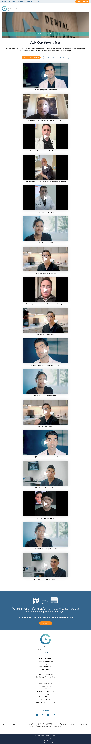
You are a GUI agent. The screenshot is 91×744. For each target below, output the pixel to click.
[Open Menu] (86, 7)
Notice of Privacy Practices (45, 702)
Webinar (45, 669)
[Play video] (45, 75)
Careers (45, 689)
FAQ (45, 672)
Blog (45, 664)
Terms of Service (45, 697)
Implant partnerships (29, 1)
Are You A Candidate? (45, 674)
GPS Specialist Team (45, 691)
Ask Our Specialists (45, 661)
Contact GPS (45, 686)
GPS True (45, 694)
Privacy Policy (45, 699)
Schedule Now (82, 1)
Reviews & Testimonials (45, 677)
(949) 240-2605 (9, 1)
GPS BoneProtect (46, 666)
